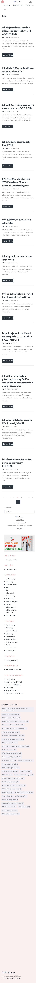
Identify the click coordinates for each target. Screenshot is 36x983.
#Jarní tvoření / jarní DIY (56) (10, 768)
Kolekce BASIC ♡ (11, 607)
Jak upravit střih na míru (12, 690)
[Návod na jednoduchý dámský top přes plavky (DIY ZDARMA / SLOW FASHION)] (18, 328)
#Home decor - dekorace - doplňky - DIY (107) (15, 746)
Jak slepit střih (9, 687)
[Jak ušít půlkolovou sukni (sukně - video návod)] (18, 251)
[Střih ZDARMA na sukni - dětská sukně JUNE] (18, 215)
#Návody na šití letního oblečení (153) (13, 739)
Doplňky (8, 604)
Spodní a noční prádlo (12, 601)
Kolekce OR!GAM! (11, 610)
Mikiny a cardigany (11, 584)
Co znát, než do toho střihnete (14, 693)
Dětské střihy (9, 621)
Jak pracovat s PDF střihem (13, 685)
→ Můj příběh (19, 528)
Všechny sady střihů (11, 569)
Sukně (7, 587)
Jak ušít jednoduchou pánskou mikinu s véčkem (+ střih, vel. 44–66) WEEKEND (17, 31)
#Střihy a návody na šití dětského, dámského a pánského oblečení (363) (15, 710)
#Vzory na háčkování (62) (25, 760)
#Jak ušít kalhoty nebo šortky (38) (11, 789)
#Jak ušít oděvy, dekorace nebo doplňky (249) (15, 721)
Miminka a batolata (11, 648)
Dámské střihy (9, 575)
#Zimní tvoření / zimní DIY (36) (24, 792)
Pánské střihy (9, 656)
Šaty (7, 590)
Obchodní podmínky (8, 978)
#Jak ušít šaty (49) (7, 775)
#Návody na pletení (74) (9, 760)
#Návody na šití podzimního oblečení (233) (14, 728)
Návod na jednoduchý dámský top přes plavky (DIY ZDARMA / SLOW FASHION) (17, 336)
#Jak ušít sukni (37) (7, 792)
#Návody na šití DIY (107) (9, 743)
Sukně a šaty (9, 634)
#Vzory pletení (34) (7, 796)
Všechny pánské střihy (12, 660)
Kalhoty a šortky (10, 593)
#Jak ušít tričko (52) (26, 771)
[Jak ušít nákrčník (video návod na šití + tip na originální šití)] (18, 415)
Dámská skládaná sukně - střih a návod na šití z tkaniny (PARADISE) (17, 462)
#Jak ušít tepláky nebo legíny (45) (23, 775)
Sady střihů (8, 565)
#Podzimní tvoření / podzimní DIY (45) (13, 778)
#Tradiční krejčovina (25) (9, 807)
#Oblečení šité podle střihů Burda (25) (12, 803)
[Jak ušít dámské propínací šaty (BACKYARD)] (18, 136)
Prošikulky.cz (8, 972)
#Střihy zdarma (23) (24, 807)
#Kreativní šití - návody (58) (10, 764)
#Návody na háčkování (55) (10, 771)
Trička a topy (9, 582)
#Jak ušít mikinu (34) (21, 796)
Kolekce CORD (10, 613)
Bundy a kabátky (10, 639)
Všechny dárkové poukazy (13, 670)
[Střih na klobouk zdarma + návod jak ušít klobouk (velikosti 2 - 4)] (18, 289)
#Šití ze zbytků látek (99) (9, 750)
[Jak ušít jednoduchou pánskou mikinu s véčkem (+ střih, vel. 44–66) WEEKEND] (18, 23)
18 (32, 497)
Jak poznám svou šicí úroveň (14, 682)
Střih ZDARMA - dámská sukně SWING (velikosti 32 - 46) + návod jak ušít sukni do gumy (16, 182)
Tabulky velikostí (10, 679)
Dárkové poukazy (11, 666)
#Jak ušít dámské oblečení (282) (11, 718)
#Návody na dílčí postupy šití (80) (11, 757)
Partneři (18, 978)
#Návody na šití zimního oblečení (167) (13, 735)
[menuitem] (3, 9)
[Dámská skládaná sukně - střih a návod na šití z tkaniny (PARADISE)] (18, 454)
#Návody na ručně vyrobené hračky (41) (13, 785)
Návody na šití (17, 5)
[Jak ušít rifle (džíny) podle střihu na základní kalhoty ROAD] (18, 64)
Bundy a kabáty (10, 599)
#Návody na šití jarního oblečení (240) (13, 725)
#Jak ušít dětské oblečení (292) (10, 714)
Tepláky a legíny (10, 579)
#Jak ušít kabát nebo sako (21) (10, 814)
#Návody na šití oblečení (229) (11, 732)
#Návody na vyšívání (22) (9, 810)
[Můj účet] (34, 2)
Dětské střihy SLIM (11, 650)
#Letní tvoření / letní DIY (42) (10, 782)
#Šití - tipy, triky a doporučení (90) (11, 753)
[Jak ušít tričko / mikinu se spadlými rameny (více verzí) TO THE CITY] (18, 99)
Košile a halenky (10, 596)
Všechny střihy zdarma (12, 560)
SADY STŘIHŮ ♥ (10, 615)
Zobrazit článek (8, 55)
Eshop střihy (6, 5)
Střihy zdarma (29, 5)
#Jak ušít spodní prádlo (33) (10, 799)
